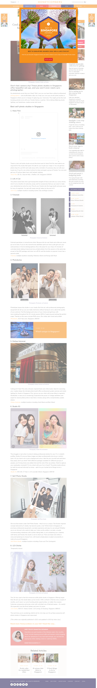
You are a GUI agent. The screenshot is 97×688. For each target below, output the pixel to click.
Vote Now (48, 59)
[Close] (77, 9)
